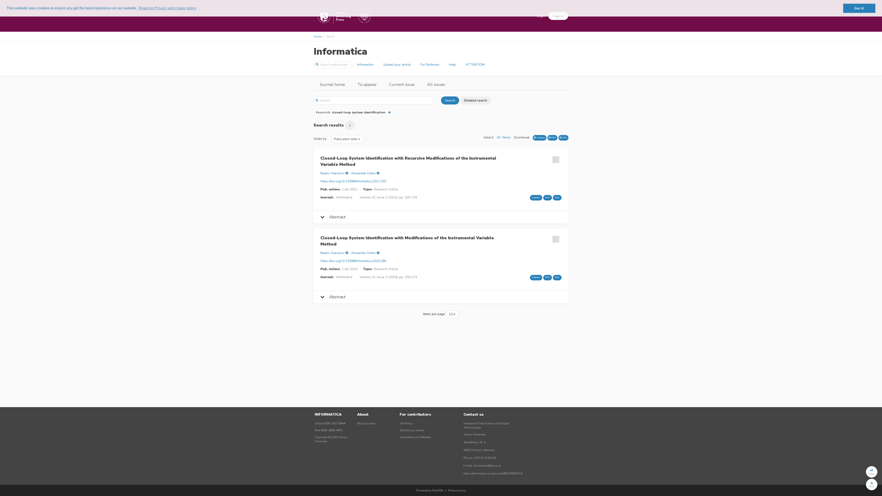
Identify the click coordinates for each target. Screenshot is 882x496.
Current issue (402, 84)
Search (450, 100)
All (499, 137)
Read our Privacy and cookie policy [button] (167, 8)
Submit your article (397, 64)
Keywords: (350, 112)
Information (365, 64)
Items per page (434, 314)
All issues (436, 84)
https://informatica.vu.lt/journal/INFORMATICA (493, 473)
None (506, 137)
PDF (553, 137)
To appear (367, 84)
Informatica (340, 51)
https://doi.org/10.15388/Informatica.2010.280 (353, 261)
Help (452, 64)
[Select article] (555, 158)
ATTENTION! (475, 64)
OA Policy (406, 423)
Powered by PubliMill (430, 490)
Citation (540, 137)
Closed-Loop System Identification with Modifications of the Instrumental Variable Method (407, 241)
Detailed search (475, 100)
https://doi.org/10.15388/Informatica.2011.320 (353, 181)
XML (564, 137)
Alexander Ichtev (363, 253)
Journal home (332, 84)
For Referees (430, 64)
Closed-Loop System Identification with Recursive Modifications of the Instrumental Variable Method (408, 161)
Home (318, 36)
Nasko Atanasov (332, 173)
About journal (366, 423)
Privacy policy (457, 490)
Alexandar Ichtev (363, 173)
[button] (871, 472)
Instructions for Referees (415, 437)
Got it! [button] (859, 8)
